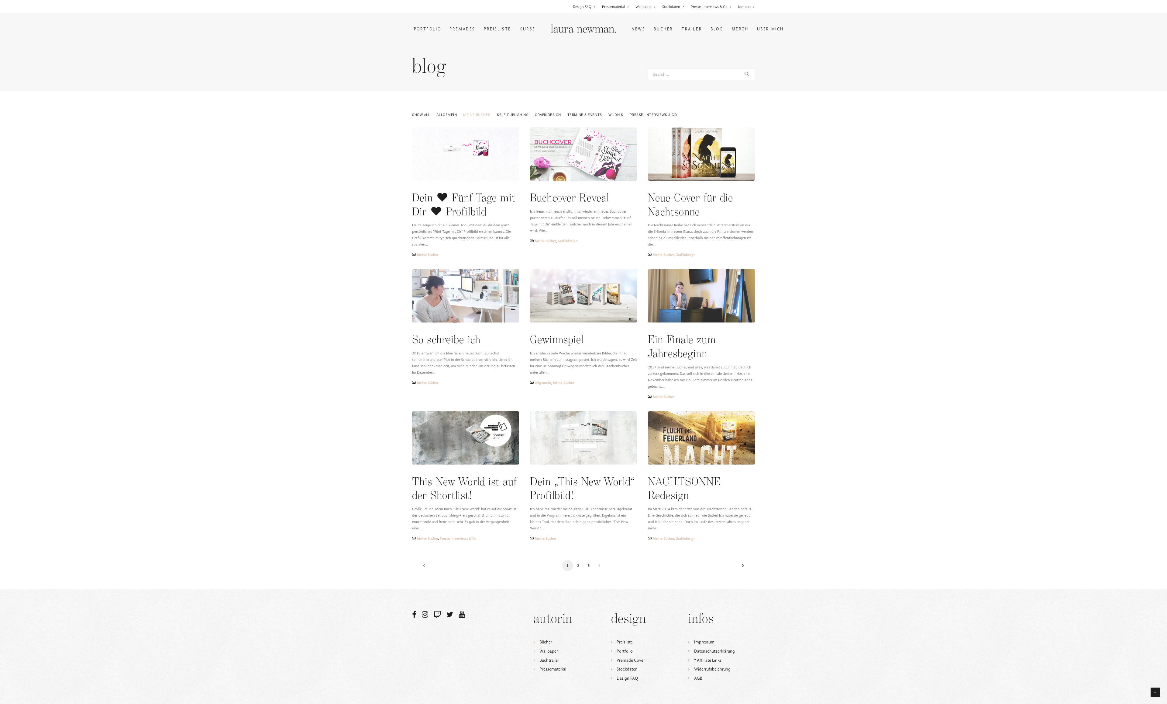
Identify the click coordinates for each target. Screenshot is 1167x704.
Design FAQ (582, 7)
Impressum (704, 642)
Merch (740, 29)
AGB (698, 678)
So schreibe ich (446, 340)
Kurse (527, 29)
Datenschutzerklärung (714, 651)
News (638, 29)
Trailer (692, 29)
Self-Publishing (512, 115)
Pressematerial (613, 7)
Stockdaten (671, 7)
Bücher (663, 29)
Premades (462, 29)
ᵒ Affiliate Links (707, 660)
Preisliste (497, 29)
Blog (717, 29)
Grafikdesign (548, 115)
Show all (421, 115)
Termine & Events (584, 115)
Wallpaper (643, 7)
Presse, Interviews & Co (709, 7)
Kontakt (744, 7)
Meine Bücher (477, 115)
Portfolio (427, 29)
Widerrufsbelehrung (712, 669)
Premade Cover (631, 660)
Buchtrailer (549, 660)
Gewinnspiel (557, 340)
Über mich (770, 29)
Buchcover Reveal (569, 198)
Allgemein (446, 115)
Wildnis (615, 115)
